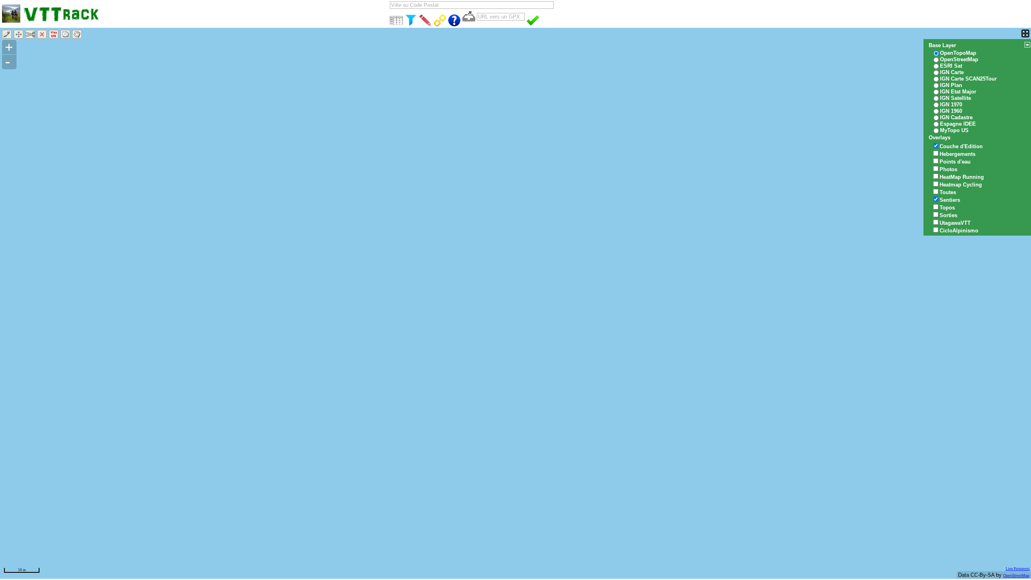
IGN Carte (952, 72)
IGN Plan (951, 85)
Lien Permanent (1018, 569)
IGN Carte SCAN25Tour (968, 79)
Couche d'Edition (961, 146)
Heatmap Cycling (961, 185)
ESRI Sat (951, 66)
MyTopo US (954, 130)
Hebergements (957, 154)
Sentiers (950, 200)
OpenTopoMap (958, 53)
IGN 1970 (951, 105)
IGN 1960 (951, 111)
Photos (948, 169)
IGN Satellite (955, 98)
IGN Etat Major (958, 92)
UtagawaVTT (955, 223)
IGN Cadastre (956, 117)
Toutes (948, 192)
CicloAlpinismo (959, 231)
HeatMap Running (962, 177)
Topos (947, 208)
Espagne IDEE (958, 124)
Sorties (948, 215)
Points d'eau (955, 162)
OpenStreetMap (1016, 576)
